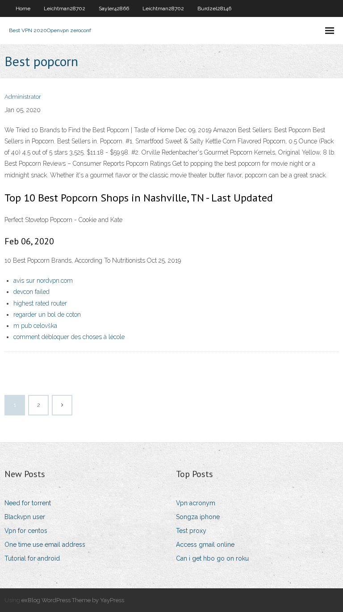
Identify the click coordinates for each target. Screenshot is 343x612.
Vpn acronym (195, 503)
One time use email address (44, 544)
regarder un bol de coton (47, 314)
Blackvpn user (24, 516)
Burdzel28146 (214, 8)
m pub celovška (35, 325)
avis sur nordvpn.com (43, 280)
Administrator (22, 96)
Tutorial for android (32, 558)
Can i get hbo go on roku (212, 558)
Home (23, 8)
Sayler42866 (114, 8)
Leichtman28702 (64, 8)
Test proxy (191, 530)
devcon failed (31, 291)
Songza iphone (198, 516)
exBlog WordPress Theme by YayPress (72, 600)
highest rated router (40, 303)
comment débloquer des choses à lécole (69, 336)
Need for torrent (27, 503)
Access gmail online (205, 544)
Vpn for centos (25, 530)
